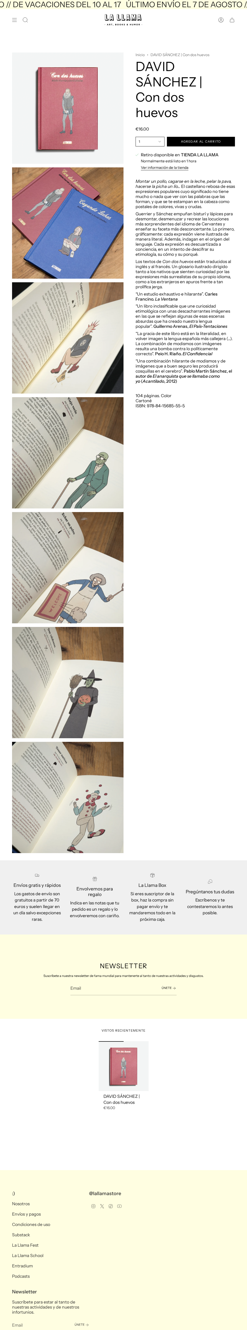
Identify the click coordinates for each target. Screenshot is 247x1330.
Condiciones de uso (31, 1224)
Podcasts (21, 1276)
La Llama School (27, 1255)
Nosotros (21, 1203)
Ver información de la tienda (164, 167)
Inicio (140, 55)
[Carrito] (232, 20)
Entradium (22, 1265)
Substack (21, 1234)
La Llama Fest (25, 1245)
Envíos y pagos (26, 1214)
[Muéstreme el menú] (14, 20)
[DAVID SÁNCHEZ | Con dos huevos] (124, 1066)
